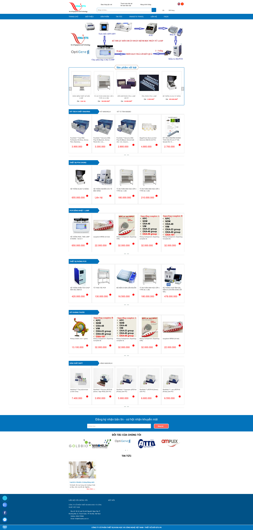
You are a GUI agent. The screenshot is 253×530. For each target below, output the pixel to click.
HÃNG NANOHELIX (106, 355)
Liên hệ (154, 16)
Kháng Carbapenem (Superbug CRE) (103, 230)
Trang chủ (73, 16)
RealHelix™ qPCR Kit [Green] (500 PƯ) (126, 382)
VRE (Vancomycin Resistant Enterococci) (171, 230)
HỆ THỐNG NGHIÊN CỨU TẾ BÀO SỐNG (102, 182)
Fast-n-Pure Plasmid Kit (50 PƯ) (171, 131)
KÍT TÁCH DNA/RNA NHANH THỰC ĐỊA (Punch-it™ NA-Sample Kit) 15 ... (149, 132)
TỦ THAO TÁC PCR (146, 280)
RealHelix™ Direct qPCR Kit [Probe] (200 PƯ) (171, 382)
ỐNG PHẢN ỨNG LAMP (126, 88)
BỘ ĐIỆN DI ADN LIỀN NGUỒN (172, 280)
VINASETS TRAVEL (136, 16)
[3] (122, 433)
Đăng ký (161, 418)
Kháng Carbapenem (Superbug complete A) (126, 230)
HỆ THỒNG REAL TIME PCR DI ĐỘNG (102, 281)
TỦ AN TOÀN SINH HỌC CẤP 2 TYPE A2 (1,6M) (149, 182)
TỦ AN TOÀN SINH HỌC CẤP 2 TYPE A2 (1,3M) (126, 182)
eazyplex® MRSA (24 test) (78, 229)
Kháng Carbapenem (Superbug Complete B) (149, 230)
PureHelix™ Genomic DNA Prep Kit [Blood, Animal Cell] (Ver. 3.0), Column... (102, 132)
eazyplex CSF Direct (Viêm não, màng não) (103, 331)
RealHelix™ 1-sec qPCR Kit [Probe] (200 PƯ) (148, 382)
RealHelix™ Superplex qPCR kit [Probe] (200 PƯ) (103, 382)
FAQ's (166, 16)
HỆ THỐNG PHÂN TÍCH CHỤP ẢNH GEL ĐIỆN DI (126, 281)
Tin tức (119, 16)
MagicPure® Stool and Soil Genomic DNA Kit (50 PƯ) (125, 131)
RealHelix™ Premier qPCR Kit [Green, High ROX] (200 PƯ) (79, 382)
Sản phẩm (105, 16)
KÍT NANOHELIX (105, 103)
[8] (81, 435)
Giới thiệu (89, 16)
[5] (147, 435)
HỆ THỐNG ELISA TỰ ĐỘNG (149, 88)
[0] (170, 435)
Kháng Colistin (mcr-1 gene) (125, 330)
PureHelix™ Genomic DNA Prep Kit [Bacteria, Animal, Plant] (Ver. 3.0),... (78, 132)
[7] (101, 435)
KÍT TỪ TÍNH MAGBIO (124, 103)
